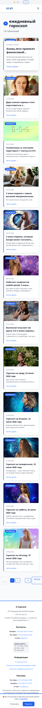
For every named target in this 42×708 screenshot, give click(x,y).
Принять (28, 704)
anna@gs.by (23, 687)
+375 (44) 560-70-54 (24, 631)
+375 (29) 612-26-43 (25, 683)
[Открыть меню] (38, 8)
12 (28, 580)
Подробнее (23, 699)
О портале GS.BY (21, 662)
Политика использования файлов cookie (21, 665)
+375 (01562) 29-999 (25, 635)
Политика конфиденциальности (21, 669)
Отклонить (14, 704)
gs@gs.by (23, 638)
